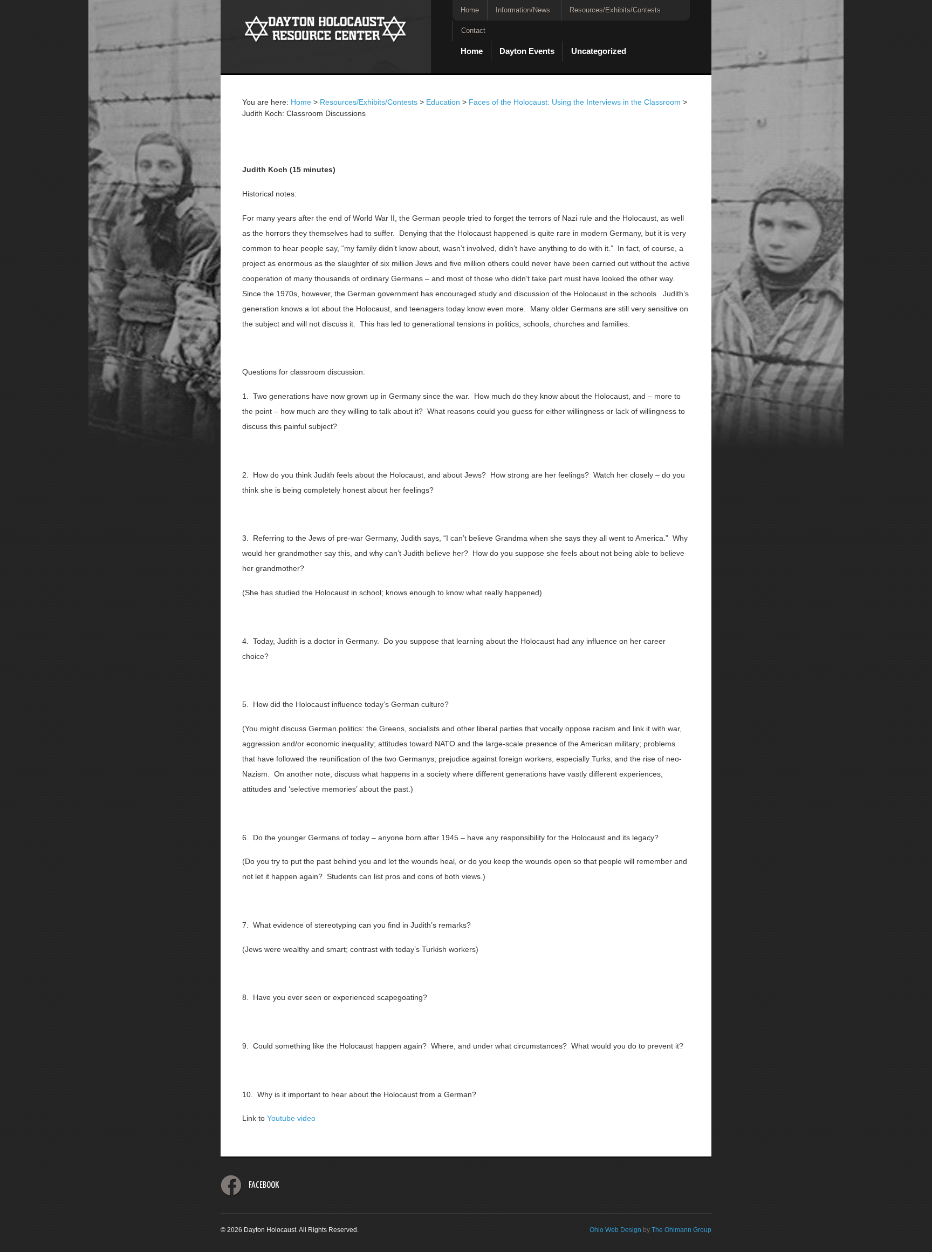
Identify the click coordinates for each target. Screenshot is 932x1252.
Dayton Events (526, 51)
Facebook (264, 1185)
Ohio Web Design (615, 1230)
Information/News (523, 10)
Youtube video (291, 1118)
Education (443, 102)
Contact (473, 30)
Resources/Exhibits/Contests (615, 10)
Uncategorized (598, 51)
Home (470, 10)
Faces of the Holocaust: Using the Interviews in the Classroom (575, 102)
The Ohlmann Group (681, 1230)
